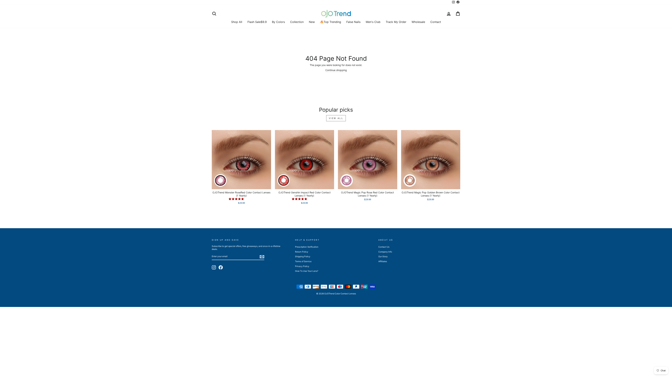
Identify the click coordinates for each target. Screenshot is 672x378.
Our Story (383, 256)
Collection (297, 22)
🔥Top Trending (330, 22)
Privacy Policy (302, 266)
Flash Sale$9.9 (257, 22)
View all (336, 118)
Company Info (385, 251)
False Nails (353, 22)
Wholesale (418, 22)
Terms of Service (303, 261)
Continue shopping (336, 70)
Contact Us (383, 247)
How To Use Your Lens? (306, 271)
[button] (236, 198)
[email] (262, 257)
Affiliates (382, 261)
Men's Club (373, 22)
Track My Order (396, 22)
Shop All (236, 22)
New (312, 22)
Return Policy (301, 251)
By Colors (278, 22)
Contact (435, 22)
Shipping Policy (302, 256)
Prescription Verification (306, 247)
